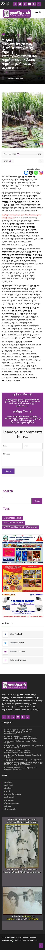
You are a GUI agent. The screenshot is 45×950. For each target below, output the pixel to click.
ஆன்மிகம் (8, 785)
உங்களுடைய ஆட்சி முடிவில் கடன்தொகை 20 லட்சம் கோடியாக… (23, 746)
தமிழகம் (10, 35)
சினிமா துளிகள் (11, 803)
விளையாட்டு (10, 809)
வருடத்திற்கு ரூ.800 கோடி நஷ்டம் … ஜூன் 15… (23, 760)
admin (10, 72)
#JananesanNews (12, 518)
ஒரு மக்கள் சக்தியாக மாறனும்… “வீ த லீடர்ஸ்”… (20, 742)
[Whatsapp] (36, 173)
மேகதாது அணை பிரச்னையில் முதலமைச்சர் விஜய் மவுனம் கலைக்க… (21, 737)
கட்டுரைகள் (9, 797)
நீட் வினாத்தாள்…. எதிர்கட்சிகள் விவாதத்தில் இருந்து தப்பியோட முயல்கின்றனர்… (18, 731)
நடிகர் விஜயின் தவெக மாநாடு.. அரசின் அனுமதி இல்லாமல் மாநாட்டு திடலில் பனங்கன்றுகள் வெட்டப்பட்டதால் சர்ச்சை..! (22, 420)
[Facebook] (26, 173)
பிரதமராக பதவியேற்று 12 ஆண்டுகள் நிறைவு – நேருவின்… (20, 768)
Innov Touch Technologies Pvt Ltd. (25, 940)
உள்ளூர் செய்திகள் (12, 794)
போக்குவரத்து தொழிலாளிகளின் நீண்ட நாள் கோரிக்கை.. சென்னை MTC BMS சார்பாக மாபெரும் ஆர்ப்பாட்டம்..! (22, 403)
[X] (31, 173)
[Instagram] (41, 173)
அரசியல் (8, 782)
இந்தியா (8, 788)
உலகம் (7, 791)
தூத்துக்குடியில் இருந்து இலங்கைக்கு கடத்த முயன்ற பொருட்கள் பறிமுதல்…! (23, 764)
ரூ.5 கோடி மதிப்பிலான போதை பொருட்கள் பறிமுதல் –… (22, 756)
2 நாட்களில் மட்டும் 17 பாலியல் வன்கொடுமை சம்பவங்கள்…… (17, 751)
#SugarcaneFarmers (13, 523)
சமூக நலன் (9, 800)
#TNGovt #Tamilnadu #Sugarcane (20, 527)
